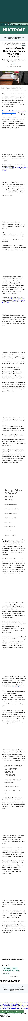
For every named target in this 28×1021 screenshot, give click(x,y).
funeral (14, 968)
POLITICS (6, 1003)
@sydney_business (13, 298)
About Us (2, 1005)
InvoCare (6, 973)
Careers (23, 1005)
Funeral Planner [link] (17, 687)
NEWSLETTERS (17, 1004)
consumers (6, 968)
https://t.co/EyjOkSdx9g (8, 167)
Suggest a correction (14, 976)
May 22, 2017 (5, 302)
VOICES (24, 1003)
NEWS (2, 1003)
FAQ (19, 989)
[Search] (8, 24)
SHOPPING (10, 1004)
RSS (17, 1005)
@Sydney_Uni (21, 298)
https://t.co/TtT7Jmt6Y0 (19, 300)
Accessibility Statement (9, 1008)
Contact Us (13, 1005)
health (18, 970)
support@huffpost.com (14, 990)
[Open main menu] (2, 24)
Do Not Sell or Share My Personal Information (12, 1011)
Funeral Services (8, 970)
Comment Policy (10, 1007)
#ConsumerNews (18, 167)
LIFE (20, 1003)
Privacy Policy (19, 1008)
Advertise (7, 1005)
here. (23, 45)
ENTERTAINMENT (14, 1003)
